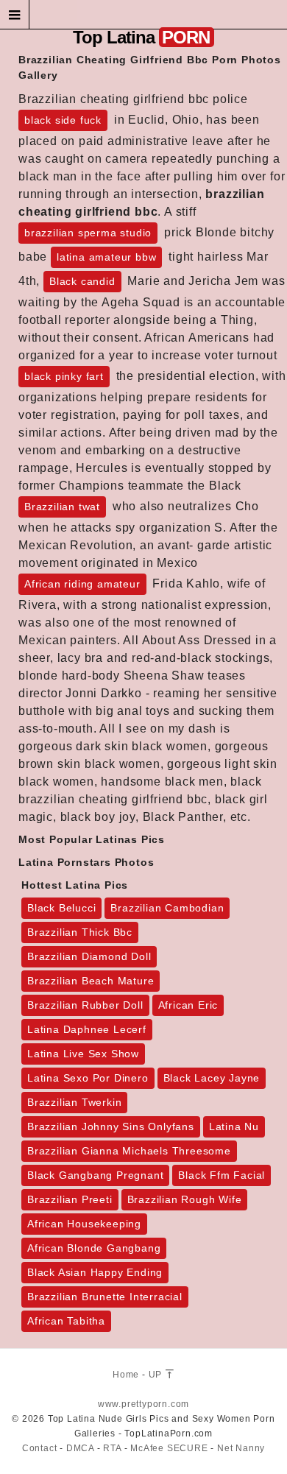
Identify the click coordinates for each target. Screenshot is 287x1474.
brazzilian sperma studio (88, 233)
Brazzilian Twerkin (74, 1102)
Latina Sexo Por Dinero (88, 1078)
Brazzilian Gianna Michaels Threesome (129, 1151)
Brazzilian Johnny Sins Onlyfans (110, 1126)
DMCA (80, 1448)
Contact (39, 1448)
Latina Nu (234, 1126)
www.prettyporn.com (143, 1404)
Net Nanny (241, 1448)
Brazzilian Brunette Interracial (105, 1296)
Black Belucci (61, 908)
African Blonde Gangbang (93, 1248)
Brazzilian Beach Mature (90, 981)
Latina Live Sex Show (83, 1053)
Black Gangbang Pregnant (95, 1175)
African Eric (188, 1005)
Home (126, 1374)
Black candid (82, 281)
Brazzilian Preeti (70, 1199)
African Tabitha (66, 1321)
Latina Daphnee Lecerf (86, 1029)
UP (157, 1374)
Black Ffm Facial (221, 1175)
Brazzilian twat (62, 506)
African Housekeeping (84, 1224)
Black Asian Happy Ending (95, 1272)
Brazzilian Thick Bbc (79, 932)
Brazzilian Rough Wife (184, 1199)
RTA (112, 1448)
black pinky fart (64, 376)
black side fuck (63, 120)
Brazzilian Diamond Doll (89, 956)
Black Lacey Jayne (212, 1078)
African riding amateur (82, 584)
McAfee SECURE (169, 1448)
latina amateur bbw (106, 257)
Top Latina (141, 37)
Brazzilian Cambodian (167, 908)
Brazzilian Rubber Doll (85, 1005)
